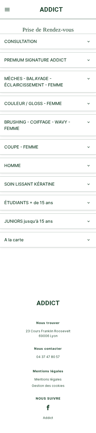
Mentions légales (48, 379)
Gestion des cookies (48, 386)
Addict (48, 418)
